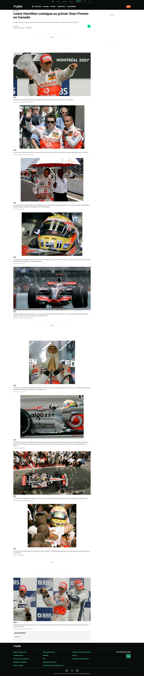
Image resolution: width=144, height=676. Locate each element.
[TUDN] (17, 6)
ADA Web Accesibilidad (20, 662)
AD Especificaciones (49, 652)
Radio (85, 1)
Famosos (71, 1)
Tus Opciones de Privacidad (80, 658)
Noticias (64, 1)
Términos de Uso (18, 655)
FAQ (44, 658)
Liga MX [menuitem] (46, 6)
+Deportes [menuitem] (61, 6)
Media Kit (45, 655)
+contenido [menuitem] (71, 6)
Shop (90, 1)
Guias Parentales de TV (49, 662)
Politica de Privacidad (19, 652)
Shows (58, 1)
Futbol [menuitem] (53, 6)
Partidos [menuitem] (37, 6)
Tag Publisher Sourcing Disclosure (53, 665)
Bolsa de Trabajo (18, 665)
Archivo (74, 655)
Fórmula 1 (16, 11)
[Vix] (128, 6)
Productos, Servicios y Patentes (81, 652)
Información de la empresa (21, 658)
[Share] (89, 26)
